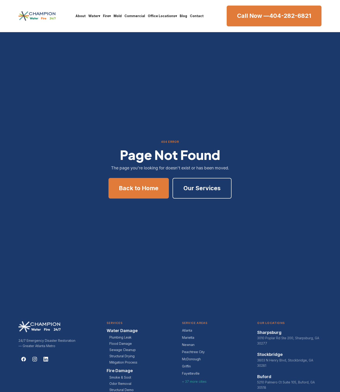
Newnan (188, 345)
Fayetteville (191, 373)
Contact (197, 16)
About (80, 16)
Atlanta (187, 330)
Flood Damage (120, 343)
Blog (183, 16)
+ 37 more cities (194, 381)
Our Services (202, 188)
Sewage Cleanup (122, 350)
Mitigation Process (123, 362)
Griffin (186, 366)
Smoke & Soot (120, 377)
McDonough (191, 359)
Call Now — (274, 15)
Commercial (134, 16)
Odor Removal (120, 384)
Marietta (188, 337)
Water (94, 16)
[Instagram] (35, 359)
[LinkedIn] (46, 359)
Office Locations (162, 16)
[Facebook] (24, 359)
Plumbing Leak (120, 337)
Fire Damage (120, 370)
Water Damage (122, 330)
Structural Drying (122, 356)
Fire (107, 16)
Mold (118, 16)
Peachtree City (193, 352)
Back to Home (138, 188)
